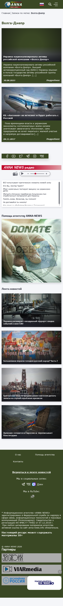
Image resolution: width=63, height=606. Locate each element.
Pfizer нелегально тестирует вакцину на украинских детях (26, 190)
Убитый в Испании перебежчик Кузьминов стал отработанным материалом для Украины (24, 195)
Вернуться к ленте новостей (31, 472)
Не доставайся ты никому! (15, 202)
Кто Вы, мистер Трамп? (13, 186)
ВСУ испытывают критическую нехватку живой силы (27, 183)
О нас (18, 454)
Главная (6, 13)
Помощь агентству (45, 454)
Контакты (18, 461)
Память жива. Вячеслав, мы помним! (19, 199)
